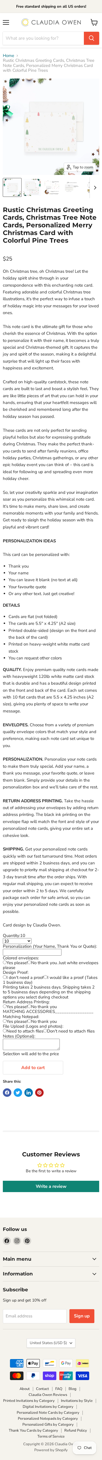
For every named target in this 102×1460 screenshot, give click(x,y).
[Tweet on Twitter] (18, 1092)
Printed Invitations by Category (29, 1400)
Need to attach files (25, 1031)
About (25, 1388)
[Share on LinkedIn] (28, 1092)
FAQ (58, 1388)
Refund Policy (75, 1430)
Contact (42, 1388)
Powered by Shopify (51, 1450)
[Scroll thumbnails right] (94, 187)
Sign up (82, 1316)
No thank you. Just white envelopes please (50, 965)
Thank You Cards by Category (33, 1430)
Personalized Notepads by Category (48, 1418)
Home (8, 55)
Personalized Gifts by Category (48, 1424)
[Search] (91, 38)
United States (48, 1342)
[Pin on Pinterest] (39, 1092)
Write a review (51, 1186)
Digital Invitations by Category (48, 1406)
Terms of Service (51, 1436)
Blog (72, 1388)
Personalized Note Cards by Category (48, 1412)
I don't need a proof (25, 977)
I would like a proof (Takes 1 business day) (50, 980)
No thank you (44, 1007)
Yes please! (17, 963)
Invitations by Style (77, 1400)
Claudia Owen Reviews (48, 1394)
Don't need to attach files (71, 1031)
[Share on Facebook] (7, 1092)
